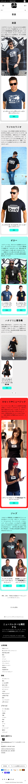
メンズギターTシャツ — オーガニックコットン (7, 304)
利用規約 (4, 667)
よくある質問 (5, 682)
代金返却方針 (5, 669)
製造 (3, 654)
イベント (4, 659)
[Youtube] (8, 779)
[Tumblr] (6, 779)
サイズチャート (5, 678)
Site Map (21, 782)
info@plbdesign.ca (6, 742)
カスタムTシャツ (6, 661)
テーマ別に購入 (5, 708)
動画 (3, 697)
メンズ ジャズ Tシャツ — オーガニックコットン (7, 580)
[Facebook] (2, 779)
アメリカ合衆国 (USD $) (18, 766)
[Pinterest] (4, 779)
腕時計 (3, 730)
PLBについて (5, 648)
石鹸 (3, 715)
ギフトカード (5, 689)
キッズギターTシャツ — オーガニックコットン (21, 304)
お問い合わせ (5, 701)
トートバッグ (5, 728)
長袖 (3, 719)
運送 (3, 680)
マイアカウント (5, 687)
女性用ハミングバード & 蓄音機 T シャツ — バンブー (21, 580)
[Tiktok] (12, 779)
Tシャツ (4, 711)
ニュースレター (5, 699)
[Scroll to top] (25, 780)
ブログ (3, 657)
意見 (14, 116)
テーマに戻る (14, 607)
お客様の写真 (5, 695)
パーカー (4, 717)
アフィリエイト (5, 663)
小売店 (3, 691)
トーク (3, 723)
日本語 (5, 766)
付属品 (3, 713)
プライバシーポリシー (7, 671)
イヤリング (4, 732)
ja (24, 1)
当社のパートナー (6, 665)
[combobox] (14, 10)
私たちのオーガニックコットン (9, 650)
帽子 (3, 721)
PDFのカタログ (5, 693)
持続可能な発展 (5, 652)
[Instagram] (10, 779)
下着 (3, 725)
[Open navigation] (3, 5)
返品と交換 (4, 685)
